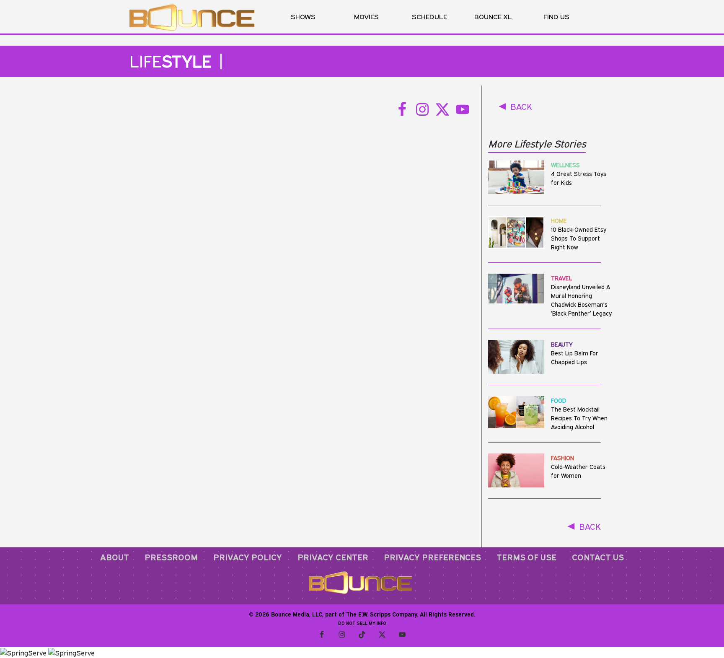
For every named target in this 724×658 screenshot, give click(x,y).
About (114, 557)
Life (170, 61)
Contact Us (598, 557)
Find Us (556, 16)
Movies (366, 16)
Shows (303, 16)
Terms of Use (526, 557)
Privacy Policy (247, 557)
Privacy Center (332, 557)
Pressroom (171, 557)
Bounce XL (493, 16)
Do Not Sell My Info (362, 623)
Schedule (429, 16)
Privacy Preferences (432, 557)
